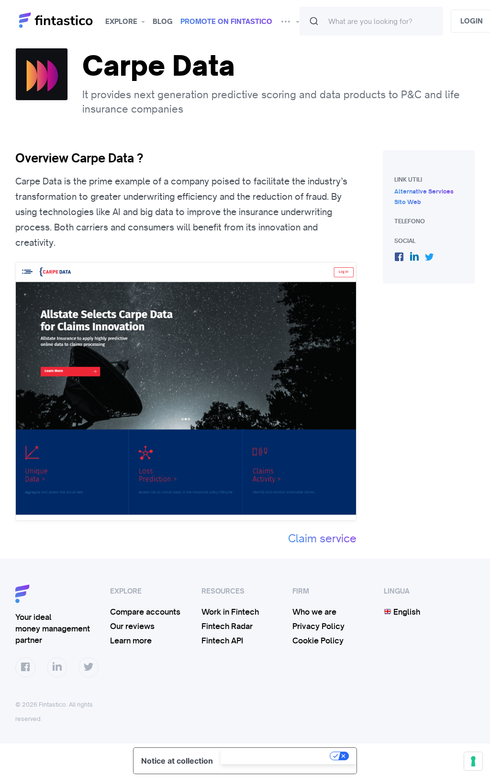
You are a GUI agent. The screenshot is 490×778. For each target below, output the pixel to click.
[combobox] (371, 21)
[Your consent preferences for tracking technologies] (473, 761)
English (405, 612)
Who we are (314, 612)
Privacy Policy (318, 626)
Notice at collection (177, 761)
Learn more (131, 640)
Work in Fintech (230, 612)
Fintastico (59, 20)
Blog (163, 21)
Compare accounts (145, 612)
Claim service (322, 538)
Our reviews (132, 626)
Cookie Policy (318, 640)
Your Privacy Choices (276, 756)
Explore (121, 21)
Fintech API (222, 640)
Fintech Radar (227, 626)
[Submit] (313, 21)
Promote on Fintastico (226, 21)
